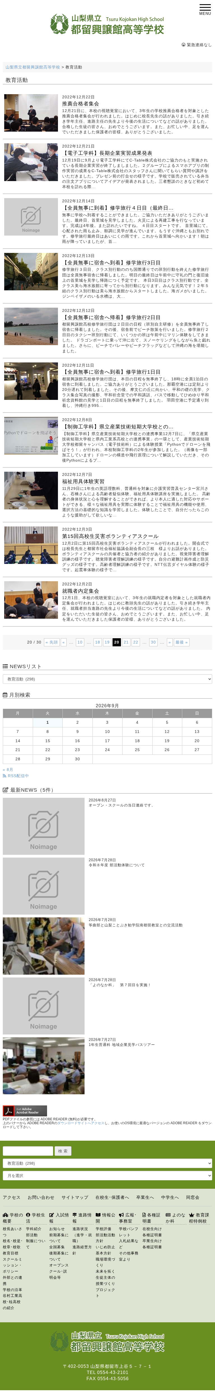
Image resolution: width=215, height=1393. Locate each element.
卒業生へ (145, 1197)
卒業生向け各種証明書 (152, 1244)
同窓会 (193, 1197)
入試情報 (59, 1217)
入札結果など (129, 1244)
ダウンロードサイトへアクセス (80, 1123)
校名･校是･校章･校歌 (13, 1244)
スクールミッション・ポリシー (12, 1265)
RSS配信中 (17, 776)
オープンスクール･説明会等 (59, 1271)
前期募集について (59, 1238)
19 (107, 642)
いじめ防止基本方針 (105, 1250)
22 (135, 642)
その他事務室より (129, 1256)
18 (97, 642)
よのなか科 (176, 1217)
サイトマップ (75, 1197)
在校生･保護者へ (112, 1197)
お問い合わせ (41, 1197)
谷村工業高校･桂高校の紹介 (12, 1302)
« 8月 (8, 770)
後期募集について (59, 1256)
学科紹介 (34, 1229)
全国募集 (57, 1247)
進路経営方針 (82, 1250)
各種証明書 (151, 1217)
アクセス (12, 1197)
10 (80, 642)
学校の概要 (13, 1217)
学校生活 (35, 1217)
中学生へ (170, 1197)
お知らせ (57, 1229)
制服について (36, 1244)
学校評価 (103, 1229)
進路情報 (82, 1217)
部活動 (32, 1235)
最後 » (182, 642)
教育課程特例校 (199, 1217)
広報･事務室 (128, 1217)
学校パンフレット (129, 1232)
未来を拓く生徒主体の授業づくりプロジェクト (105, 1283)
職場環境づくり (105, 1262)
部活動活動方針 (105, 1238)
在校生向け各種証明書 (152, 1232)
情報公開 (106, 1217)
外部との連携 (12, 1280)
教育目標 (10, 1253)
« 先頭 (52, 642)
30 (153, 642)
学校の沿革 (12, 1290)
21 (126, 642)
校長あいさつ (12, 1232)
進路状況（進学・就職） (82, 1235)
